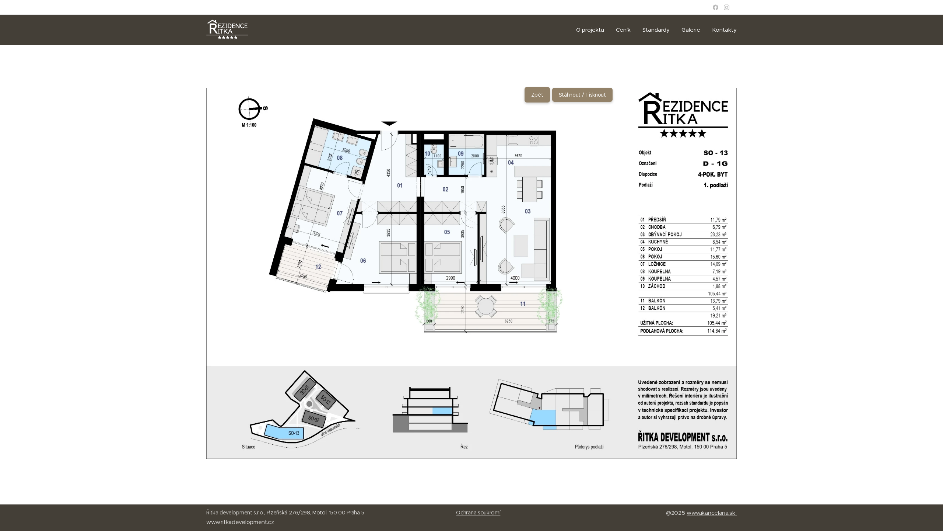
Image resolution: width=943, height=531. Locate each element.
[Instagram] (726, 7)
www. (694, 512)
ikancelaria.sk (719, 512)
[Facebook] (715, 7)
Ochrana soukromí (478, 512)
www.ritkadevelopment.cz (240, 521)
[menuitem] (592, 30)
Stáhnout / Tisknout (582, 94)
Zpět (537, 94)
